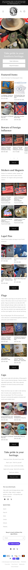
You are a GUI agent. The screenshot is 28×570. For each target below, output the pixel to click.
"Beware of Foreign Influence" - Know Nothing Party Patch (18, 148)
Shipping (5, 526)
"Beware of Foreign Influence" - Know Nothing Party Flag (6, 148)
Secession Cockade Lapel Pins (20, 259)
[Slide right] (17, 158)
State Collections (14, 61)
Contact (5, 519)
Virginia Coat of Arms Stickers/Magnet (19, 220)
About (4, 516)
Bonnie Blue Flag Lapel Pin (20, 279)
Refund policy (23, 561)
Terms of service (14, 564)
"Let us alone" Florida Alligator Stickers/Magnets (6, 220)
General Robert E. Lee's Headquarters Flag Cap (7, 417)
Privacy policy (7, 564)
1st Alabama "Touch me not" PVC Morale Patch (7, 96)
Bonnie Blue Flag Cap (19, 436)
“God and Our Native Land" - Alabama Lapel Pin (7, 280)
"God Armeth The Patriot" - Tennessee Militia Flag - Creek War (20, 359)
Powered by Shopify (16, 561)
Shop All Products (14, 65)
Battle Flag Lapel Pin (6, 258)
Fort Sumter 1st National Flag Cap (7, 117)
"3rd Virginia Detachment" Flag (5, 359)
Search (4, 509)
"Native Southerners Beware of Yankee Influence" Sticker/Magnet (19, 199)
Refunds (5, 523)
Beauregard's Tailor (8, 561)
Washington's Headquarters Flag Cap (20, 417)
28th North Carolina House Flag (19, 117)
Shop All (5, 512)
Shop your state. (14, 477)
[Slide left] (10, 158)
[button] (3, 11)
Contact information (14, 566)
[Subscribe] (23, 538)
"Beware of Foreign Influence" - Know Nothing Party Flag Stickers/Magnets (6, 199)
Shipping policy (22, 564)
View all (14, 162)
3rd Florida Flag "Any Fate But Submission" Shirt (19, 96)
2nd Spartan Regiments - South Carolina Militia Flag (20, 338)
